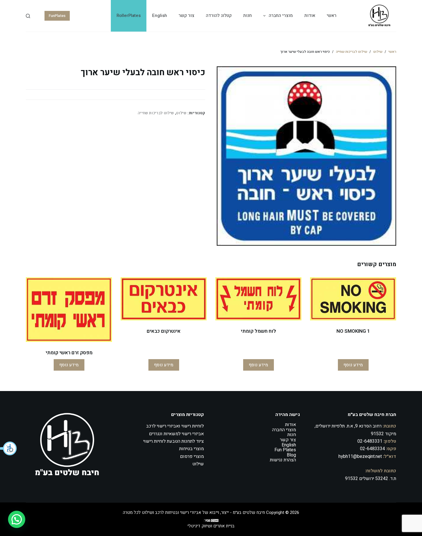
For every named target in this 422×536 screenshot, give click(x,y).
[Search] (28, 16)
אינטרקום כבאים (164, 331)
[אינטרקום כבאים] (164, 298)
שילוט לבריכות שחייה (156, 113)
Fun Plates (285, 449)
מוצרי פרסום (192, 456)
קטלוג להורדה (219, 15)
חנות (247, 15)
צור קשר (186, 15)
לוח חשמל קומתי (258, 331)
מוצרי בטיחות (191, 448)
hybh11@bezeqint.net (360, 456)
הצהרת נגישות (283, 459)
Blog (291, 455)
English (159, 15)
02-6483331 (369, 441)
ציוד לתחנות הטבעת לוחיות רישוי (173, 441)
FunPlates (57, 15)
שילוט (181, 113)
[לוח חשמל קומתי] (258, 298)
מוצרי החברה (281, 15)
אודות (309, 15)
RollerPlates (129, 15)
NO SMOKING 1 (353, 331)
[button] (8, 448)
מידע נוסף (353, 365)
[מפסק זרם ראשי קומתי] (69, 309)
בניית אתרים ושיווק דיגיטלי (211, 526)
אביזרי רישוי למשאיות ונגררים (176, 433)
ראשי (331, 15)
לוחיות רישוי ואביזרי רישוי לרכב (175, 426)
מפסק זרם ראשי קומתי (69, 352)
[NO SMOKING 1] (353, 298)
